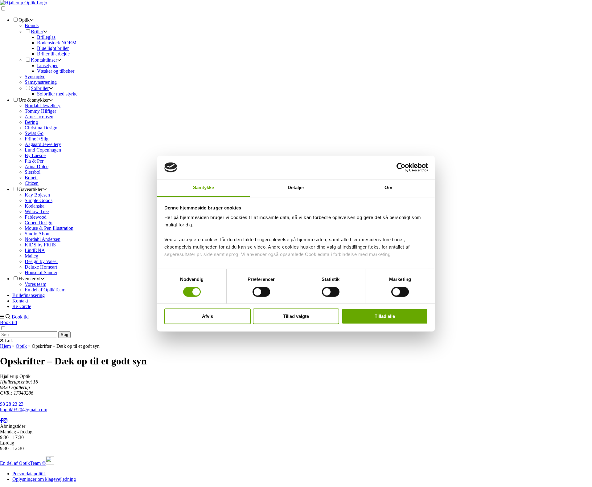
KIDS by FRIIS (40, 244)
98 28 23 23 (11, 404)
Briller (37, 31)
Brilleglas (46, 37)
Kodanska (34, 206)
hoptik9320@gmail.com (23, 409)
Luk (8, 340)
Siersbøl (32, 172)
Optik (21, 346)
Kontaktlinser (44, 60)
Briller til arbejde (53, 53)
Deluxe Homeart (41, 267)
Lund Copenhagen (43, 149)
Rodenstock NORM (56, 42)
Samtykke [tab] (203, 187)
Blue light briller (53, 48)
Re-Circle (21, 306)
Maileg (31, 255)
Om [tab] (388, 187)
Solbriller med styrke (57, 93)
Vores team (35, 284)
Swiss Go (34, 133)
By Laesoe (35, 155)
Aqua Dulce (36, 166)
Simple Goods (38, 200)
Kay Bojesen (37, 194)
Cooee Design (38, 222)
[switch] (261, 292)
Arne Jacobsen (39, 116)
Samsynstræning (41, 82)
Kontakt (20, 300)
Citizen (32, 183)
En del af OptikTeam (45, 289)
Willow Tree (37, 211)
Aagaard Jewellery (43, 144)
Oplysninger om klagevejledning (44, 479)
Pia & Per (34, 161)
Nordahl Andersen (42, 239)
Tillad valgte (296, 316)
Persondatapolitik (29, 473)
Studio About (38, 233)
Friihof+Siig (36, 138)
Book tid (20, 316)
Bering (31, 122)
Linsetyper (47, 65)
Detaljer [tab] (296, 187)
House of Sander (41, 272)
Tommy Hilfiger (40, 111)
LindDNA (35, 250)
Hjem (5, 346)
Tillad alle (385, 316)
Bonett (31, 177)
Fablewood (36, 217)
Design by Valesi (41, 261)
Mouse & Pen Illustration (49, 228)
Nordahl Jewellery (42, 105)
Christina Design (41, 127)
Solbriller (40, 88)
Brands (32, 25)
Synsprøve (35, 76)
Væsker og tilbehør (55, 71)
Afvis (207, 316)
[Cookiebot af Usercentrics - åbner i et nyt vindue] (401, 167)
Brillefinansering (28, 295)
